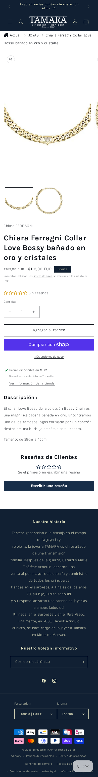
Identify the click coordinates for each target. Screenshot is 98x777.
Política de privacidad (72, 756)
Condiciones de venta (24, 771)
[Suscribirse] (82, 662)
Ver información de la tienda (32, 383)
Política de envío (67, 764)
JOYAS (33, 35)
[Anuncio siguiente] (88, 6)
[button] (10, 21)
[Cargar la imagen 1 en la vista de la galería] (19, 201)
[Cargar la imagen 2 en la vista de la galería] (49, 201)
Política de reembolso (40, 756)
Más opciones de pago (49, 357)
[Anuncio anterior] (9, 6)
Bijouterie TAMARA (45, 750)
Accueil (15, 35)
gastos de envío (43, 276)
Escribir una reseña (49, 486)
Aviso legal (49, 771)
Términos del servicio (38, 764)
